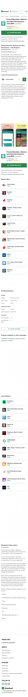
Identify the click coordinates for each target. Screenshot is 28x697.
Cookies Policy (5, 670)
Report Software (15, 329)
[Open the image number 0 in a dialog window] (7, 135)
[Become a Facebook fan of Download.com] (3, 684)
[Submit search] (10, 11)
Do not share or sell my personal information (12, 673)
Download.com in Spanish (8, 658)
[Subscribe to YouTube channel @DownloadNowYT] (9, 684)
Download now (15, 33)
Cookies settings (5, 676)
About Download (5, 650)
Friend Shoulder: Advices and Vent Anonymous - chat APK (17, 21)
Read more (14, 51)
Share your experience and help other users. (12, 41)
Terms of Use (5, 668)
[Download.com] (5, 11)
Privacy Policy (5, 665)
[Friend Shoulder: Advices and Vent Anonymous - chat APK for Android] (3, 23)
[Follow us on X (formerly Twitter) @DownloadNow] (6, 684)
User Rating (9, 28)
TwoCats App (6, 547)
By (10, 26)
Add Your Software (6, 652)
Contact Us (4, 655)
